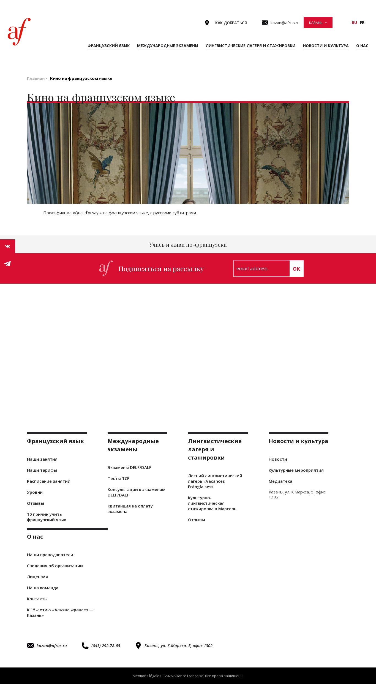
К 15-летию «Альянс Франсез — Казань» (60, 612)
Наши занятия (42, 459)
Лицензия (37, 576)
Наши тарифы (42, 470)
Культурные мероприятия (296, 470)
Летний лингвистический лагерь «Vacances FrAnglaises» (215, 481)
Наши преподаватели (50, 554)
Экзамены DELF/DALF (129, 467)
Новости (278, 459)
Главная (36, 78)
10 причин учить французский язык (46, 516)
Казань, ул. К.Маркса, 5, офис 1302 (178, 645)
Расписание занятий (48, 481)
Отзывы (35, 503)
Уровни (35, 492)
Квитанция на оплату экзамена (130, 508)
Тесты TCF (118, 478)
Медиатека (280, 481)
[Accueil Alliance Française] (19, 31)
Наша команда (42, 587)
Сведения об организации (55, 565)
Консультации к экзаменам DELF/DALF (136, 492)
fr (362, 22)
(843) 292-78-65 (105, 645)
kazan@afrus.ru (52, 645)
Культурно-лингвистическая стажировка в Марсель (212, 503)
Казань (316, 22)
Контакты (37, 598)
